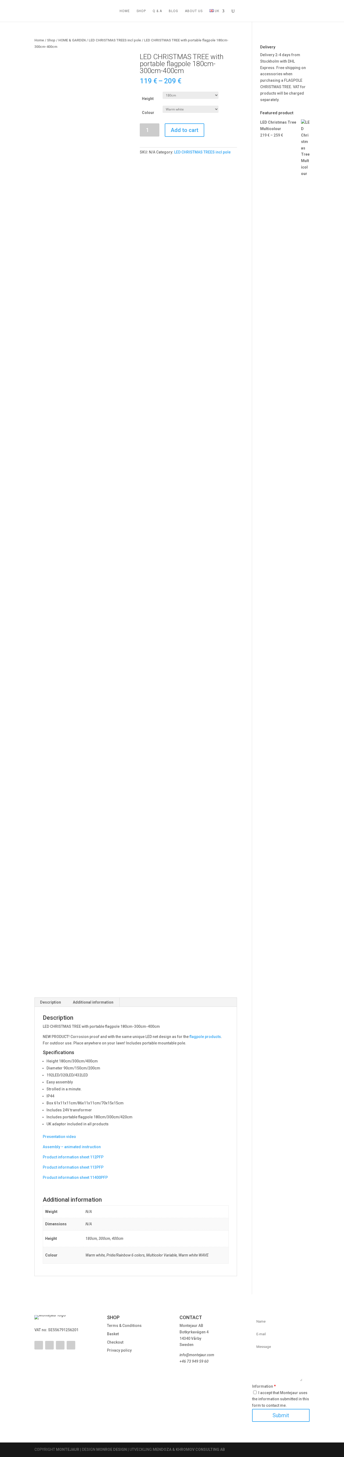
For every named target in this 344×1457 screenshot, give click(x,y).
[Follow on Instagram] (71, 1345)
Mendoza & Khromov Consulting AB (189, 1449)
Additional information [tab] (93, 1002)
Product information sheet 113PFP (73, 1167)
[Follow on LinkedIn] (60, 1345)
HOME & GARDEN (72, 40)
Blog (173, 11)
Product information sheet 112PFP (73, 1157)
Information (264, 1386)
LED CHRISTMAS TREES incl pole (115, 40)
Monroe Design (111, 1449)
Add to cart (184, 130)
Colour (148, 112)
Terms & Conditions (124, 1325)
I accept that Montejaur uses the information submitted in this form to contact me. (280, 1399)
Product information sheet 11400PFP (75, 1177)
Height (148, 98)
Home (125, 11)
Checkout (115, 1342)
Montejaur (67, 1449)
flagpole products (205, 1036)
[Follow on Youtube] (49, 1345)
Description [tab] (50, 1002)
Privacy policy (119, 1350)
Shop (141, 11)
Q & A (157, 11)
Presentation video (59, 1136)
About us (194, 11)
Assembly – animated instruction (72, 1147)
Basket (113, 1334)
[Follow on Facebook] (38, 1345)
